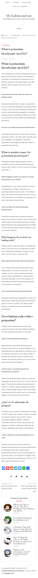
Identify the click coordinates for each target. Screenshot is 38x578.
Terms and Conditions (19, 6)
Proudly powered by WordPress (13, 571)
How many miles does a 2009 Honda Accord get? (28, 488)
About (8, 2)
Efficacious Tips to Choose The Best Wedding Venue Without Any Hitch (23, 508)
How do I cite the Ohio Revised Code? (9, 487)
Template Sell (8, 573)
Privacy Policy (26, 2)
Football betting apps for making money (22, 519)
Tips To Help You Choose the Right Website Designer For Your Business (22, 540)
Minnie (13, 59)
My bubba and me (19, 16)
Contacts (16, 2)
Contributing (6, 45)
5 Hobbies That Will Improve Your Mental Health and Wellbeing (22, 529)
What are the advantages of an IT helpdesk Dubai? (21, 552)
